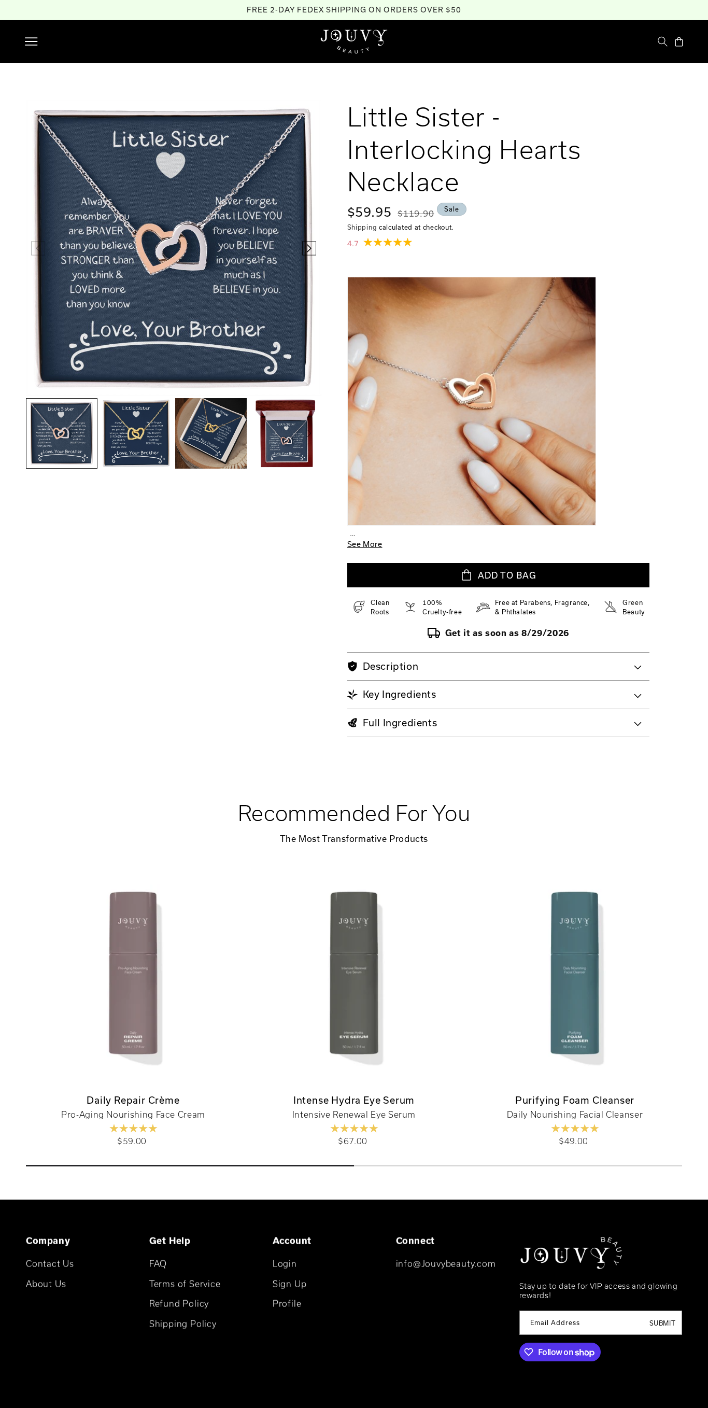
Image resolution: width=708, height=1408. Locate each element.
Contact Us (50, 1264)
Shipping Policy (183, 1324)
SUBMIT (662, 1323)
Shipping (362, 227)
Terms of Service (185, 1284)
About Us (46, 1284)
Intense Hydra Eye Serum (354, 1100)
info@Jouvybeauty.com (446, 1264)
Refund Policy (179, 1303)
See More (365, 544)
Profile (287, 1303)
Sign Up (290, 1284)
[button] (31, 41)
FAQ (158, 1264)
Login (285, 1264)
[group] (61, 433)
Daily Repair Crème (133, 1100)
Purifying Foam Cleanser (574, 1100)
